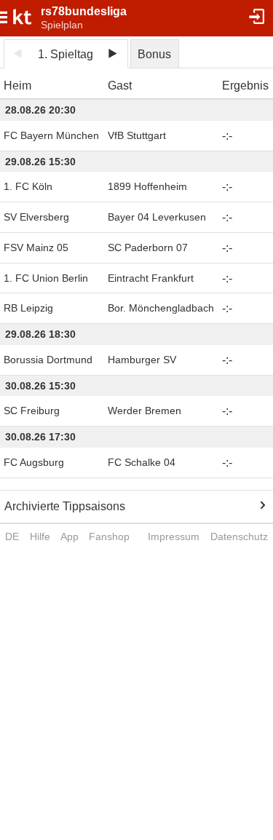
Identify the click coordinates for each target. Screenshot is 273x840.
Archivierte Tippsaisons (64, 506)
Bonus (154, 54)
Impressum (173, 536)
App (69, 536)
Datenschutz (239, 536)
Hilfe (40, 536)
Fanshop (109, 536)
